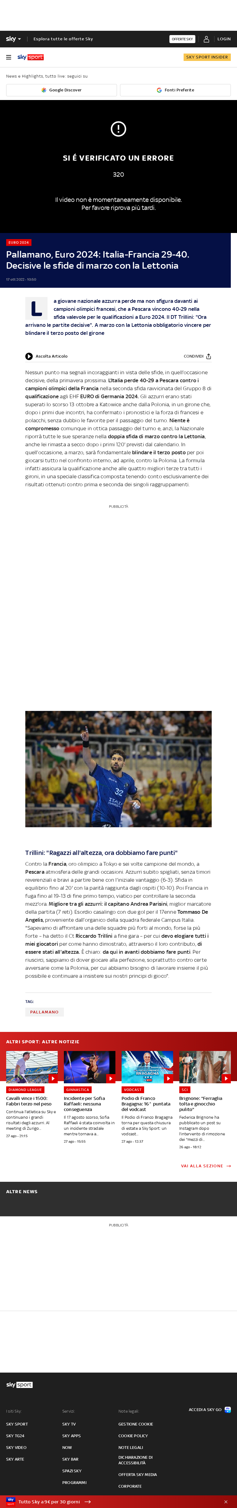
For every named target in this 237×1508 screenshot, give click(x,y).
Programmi (74, 1482)
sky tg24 (15, 1436)
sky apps (71, 1436)
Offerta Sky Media (137, 1474)
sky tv (69, 1424)
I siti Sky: (14, 1411)
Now (67, 1447)
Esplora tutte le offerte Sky (63, 39)
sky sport (17, 1424)
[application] (46, 356)
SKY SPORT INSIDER (207, 57)
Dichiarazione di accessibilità (135, 1460)
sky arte (15, 1459)
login (224, 39)
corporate (130, 1486)
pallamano (44, 1012)
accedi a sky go (205, 1409)
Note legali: (128, 1411)
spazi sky (71, 1471)
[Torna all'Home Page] (30, 57)
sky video (16, 1447)
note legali (130, 1447)
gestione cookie (135, 1424)
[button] (109, 1502)
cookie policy (133, 1436)
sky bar (70, 1459)
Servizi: (68, 1411)
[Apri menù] (8, 57)
